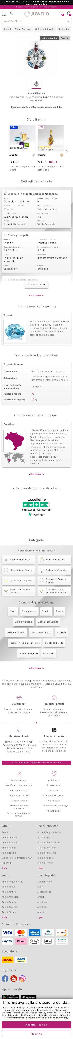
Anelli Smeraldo (10, 842)
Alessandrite (44, 892)
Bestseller (63, 29)
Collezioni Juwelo (44, 29)
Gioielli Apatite (45, 858)
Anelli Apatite (9, 902)
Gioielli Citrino (45, 863)
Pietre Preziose (23, 29)
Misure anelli (54, 811)
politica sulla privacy (55, 1017)
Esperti (54, 790)
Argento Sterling (47, 209)
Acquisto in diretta (19, 795)
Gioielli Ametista (46, 847)
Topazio (8, 243)
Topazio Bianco (46, 243)
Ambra (41, 897)
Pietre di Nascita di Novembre (25, 643)
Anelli (5, 832)
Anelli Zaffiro (9, 853)
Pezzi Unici (48, 653)
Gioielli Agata (44, 837)
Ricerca (68, 21)
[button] (4, 13)
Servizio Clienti (19, 780)
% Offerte (61, 632)
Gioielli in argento (23, 622)
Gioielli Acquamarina (48, 832)
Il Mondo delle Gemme (52, 806)
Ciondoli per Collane (48, 622)
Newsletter (54, 800)
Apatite (41, 912)
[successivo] (66, 151)
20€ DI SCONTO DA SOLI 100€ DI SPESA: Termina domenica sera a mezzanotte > (36, 3)
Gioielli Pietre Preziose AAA (17, 858)
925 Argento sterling (16, 217)
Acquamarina (44, 881)
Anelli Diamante (10, 837)
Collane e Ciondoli (16, 632)
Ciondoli (46, 611)
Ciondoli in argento (28, 653)
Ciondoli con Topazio (40, 632)
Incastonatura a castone (52, 258)
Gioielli (7, 29)
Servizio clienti (19, 736)
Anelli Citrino (9, 912)
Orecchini (7, 863)
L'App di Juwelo (19, 800)
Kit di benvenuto (19, 790)
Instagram (22, 978)
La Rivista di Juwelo (54, 795)
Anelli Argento (9, 907)
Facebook (5, 978)
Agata (40, 886)
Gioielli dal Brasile (54, 643)
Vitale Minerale (46, 224)
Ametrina (42, 902)
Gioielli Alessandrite (48, 842)
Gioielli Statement (14, 224)
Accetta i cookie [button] (37, 1025)
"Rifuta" (61, 1012)
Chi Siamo (54, 780)
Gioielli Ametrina (46, 853)
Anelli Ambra (9, 892)
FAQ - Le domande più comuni (19, 815)
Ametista (42, 907)
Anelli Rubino (9, 847)
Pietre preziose (29, 611)
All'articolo (35, 295)
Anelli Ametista (10, 897)
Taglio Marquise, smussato (14, 259)
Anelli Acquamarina (12, 881)
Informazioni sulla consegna (19, 807)
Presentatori (54, 785)
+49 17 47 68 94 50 (19, 741)
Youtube (13, 978)
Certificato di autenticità (19, 785)
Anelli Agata (8, 886)
